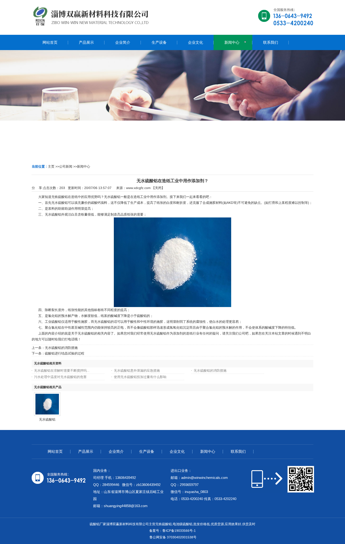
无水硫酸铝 (47, 419)
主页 (51, 166)
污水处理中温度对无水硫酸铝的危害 (60, 377)
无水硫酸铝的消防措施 (61, 348)
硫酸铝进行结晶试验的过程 (64, 353)
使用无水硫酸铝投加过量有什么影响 (140, 377)
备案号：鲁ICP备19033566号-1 (172, 530)
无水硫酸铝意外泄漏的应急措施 (137, 370)
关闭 (158, 188)
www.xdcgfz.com (138, 188)
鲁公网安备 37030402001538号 (172, 537)
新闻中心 (83, 166)
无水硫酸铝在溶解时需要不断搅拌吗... (61, 370)
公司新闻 (65, 166)
